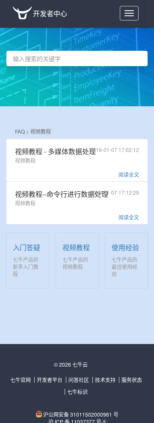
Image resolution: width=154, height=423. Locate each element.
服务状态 (131, 379)
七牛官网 (20, 379)
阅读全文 (128, 174)
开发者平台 (49, 379)
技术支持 (105, 379)
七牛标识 (77, 391)
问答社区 (78, 379)
